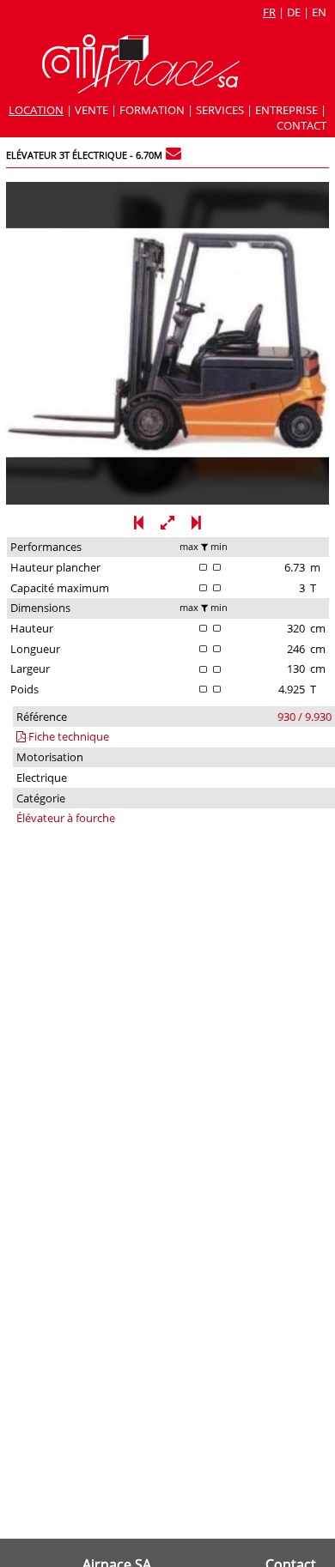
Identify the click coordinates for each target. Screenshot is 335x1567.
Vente (91, 110)
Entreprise (286, 110)
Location (36, 110)
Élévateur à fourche (65, 818)
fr (269, 12)
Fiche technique (67, 736)
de (294, 12)
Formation (152, 110)
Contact (301, 125)
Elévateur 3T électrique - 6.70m (84, 155)
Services (220, 110)
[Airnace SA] (141, 89)
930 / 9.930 (304, 716)
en (319, 12)
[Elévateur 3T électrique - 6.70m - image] (167, 500)
